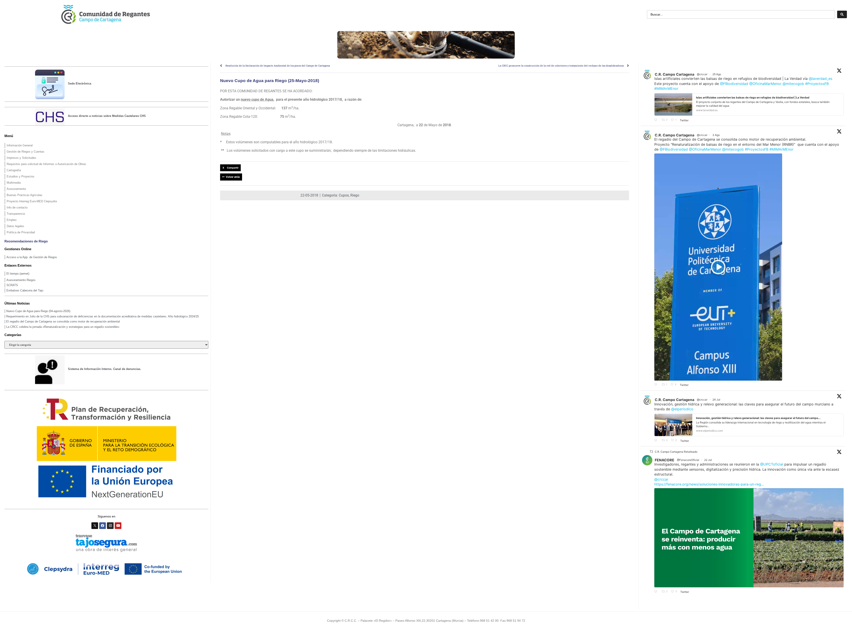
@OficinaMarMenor (765, 83)
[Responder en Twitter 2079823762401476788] (657, 591)
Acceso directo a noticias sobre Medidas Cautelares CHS (107, 116)
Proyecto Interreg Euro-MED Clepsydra (32, 201)
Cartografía (14, 170)
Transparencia (16, 213)
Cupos (344, 195)
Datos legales (15, 226)
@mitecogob (793, 83)
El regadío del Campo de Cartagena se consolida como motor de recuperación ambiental (63, 321)
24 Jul (716, 399)
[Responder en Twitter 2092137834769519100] (657, 120)
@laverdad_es (820, 78)
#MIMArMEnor (666, 88)
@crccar (702, 74)
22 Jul (708, 460)
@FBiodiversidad (734, 83)
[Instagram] (110, 525)
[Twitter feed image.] (749, 537)
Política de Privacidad (21, 232)
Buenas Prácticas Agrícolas (24, 195)
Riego (354, 195)
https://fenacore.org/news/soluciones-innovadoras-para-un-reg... (709, 484)
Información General (20, 145)
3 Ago (716, 135)
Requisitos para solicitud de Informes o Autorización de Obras (46, 164)
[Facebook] (102, 525)
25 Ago (717, 74)
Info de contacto (17, 207)
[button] (230, 167)
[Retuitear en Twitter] (651, 451)
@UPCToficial (771, 464)
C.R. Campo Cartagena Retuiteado (676, 451)
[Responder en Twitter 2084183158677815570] (657, 384)
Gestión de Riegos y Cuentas (25, 151)
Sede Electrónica (79, 83)
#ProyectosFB (817, 83)
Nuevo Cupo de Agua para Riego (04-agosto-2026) (38, 311)
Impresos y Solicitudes (21, 157)
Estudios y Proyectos (20, 176)
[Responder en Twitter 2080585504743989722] (657, 440)
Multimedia (14, 182)
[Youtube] (118, 525)
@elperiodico (682, 409)
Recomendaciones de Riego (26, 241)
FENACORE (664, 460)
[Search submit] (842, 14)
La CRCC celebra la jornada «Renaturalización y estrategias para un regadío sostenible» (62, 326)
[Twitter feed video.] (718, 267)
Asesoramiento (16, 189)
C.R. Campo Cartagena (674, 74)
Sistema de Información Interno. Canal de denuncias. (104, 369)
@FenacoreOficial (688, 460)
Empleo (11, 220)
